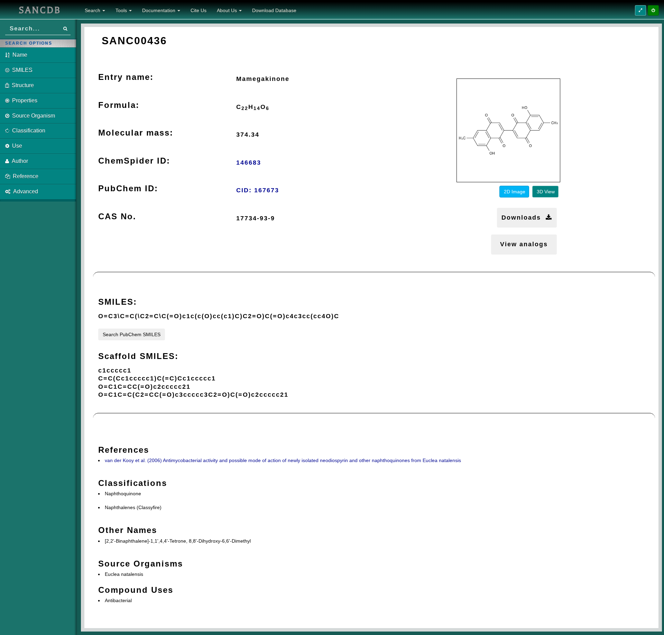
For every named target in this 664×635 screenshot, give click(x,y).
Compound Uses (135, 590)
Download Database (274, 10)
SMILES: (117, 301)
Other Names (127, 530)
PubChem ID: (128, 188)
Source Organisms (140, 563)
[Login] (653, 10)
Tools (122, 10)
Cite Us (198, 10)
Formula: (118, 105)
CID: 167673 (257, 190)
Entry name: (126, 77)
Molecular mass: (135, 132)
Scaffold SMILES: (138, 356)
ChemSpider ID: (134, 160)
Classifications (132, 483)
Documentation (159, 10)
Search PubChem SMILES (131, 334)
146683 (248, 162)
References (123, 449)
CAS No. (117, 216)
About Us (227, 10)
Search (93, 10)
